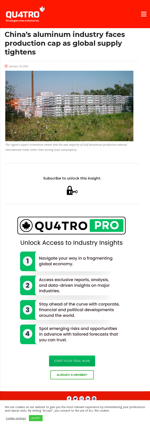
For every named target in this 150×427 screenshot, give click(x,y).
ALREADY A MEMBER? (72, 375)
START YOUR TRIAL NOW (72, 361)
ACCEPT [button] (35, 418)
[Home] (25, 14)
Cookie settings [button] (16, 418)
